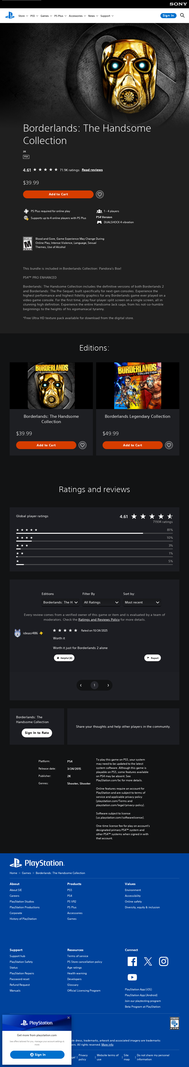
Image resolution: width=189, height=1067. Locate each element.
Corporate (16, 913)
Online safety (133, 901)
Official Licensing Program (83, 990)
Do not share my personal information (153, 1057)
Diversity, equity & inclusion (142, 907)
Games (45, 15)
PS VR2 (71, 901)
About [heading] (14, 884)
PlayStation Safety (21, 962)
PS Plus (58, 15)
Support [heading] (16, 950)
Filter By (89, 594)
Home (13, 873)
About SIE (16, 890)
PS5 (32, 15)
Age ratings (74, 967)
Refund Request (20, 985)
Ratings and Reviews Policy (99, 619)
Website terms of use (107, 1057)
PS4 (69, 896)
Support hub (17, 956)
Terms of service (77, 956)
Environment (133, 890)
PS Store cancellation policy (84, 962)
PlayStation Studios (22, 901)
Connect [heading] (131, 950)
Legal (71, 1057)
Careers (14, 896)
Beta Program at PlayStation (142, 1007)
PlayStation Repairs (22, 973)
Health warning (77, 973)
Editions (48, 594)
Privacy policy (83, 1057)
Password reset (19, 979)
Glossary (72, 985)
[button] (64, 658)
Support (105, 15)
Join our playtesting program (143, 1001)
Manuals (15, 990)
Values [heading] (130, 884)
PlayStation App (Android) (141, 995)
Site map (127, 1057)
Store (21, 15)
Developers (74, 979)
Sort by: (129, 594)
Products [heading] (74, 884)
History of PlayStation (23, 919)
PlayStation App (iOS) (138, 989)
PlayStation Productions (25, 907)
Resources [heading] (75, 950)
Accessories (76, 15)
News (91, 15)
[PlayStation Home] (10, 15)
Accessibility (133, 896)
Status (14, 967)
